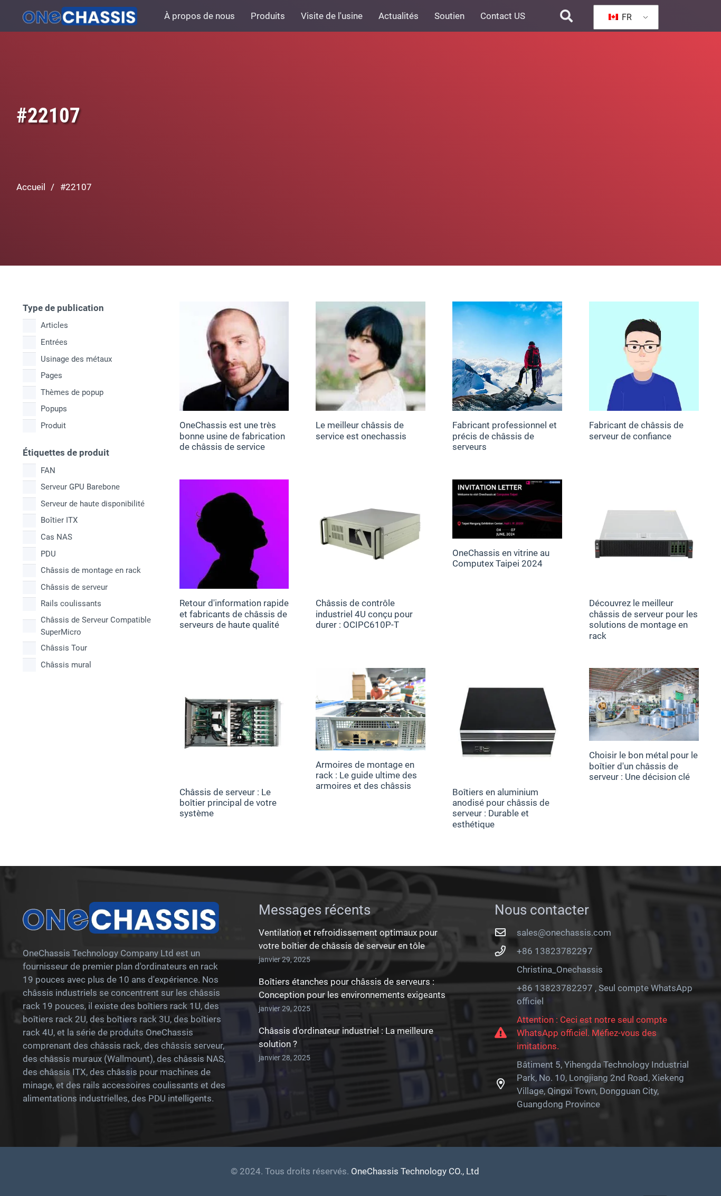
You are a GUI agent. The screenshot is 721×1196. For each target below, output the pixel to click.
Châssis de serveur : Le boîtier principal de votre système (228, 803)
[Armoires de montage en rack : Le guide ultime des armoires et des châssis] (370, 709)
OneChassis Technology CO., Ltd (415, 1171)
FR (626, 17)
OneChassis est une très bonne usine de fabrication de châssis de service (232, 436)
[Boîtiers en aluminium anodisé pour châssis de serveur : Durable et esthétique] (507, 723)
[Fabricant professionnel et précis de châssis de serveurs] (507, 356)
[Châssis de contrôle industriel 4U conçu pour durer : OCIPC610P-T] (370, 534)
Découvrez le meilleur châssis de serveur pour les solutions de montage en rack (643, 619)
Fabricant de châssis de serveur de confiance (636, 430)
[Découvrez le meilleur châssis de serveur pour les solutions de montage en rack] (644, 534)
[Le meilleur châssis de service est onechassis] (370, 356)
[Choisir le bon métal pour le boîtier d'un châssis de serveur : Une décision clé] (644, 704)
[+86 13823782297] (506, 951)
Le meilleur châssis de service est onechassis (361, 430)
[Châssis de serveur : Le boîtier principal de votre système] (234, 723)
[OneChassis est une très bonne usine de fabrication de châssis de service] (234, 356)
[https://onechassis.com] (80, 16)
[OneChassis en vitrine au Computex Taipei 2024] (507, 509)
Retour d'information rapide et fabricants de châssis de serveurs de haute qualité (234, 614)
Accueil (30, 187)
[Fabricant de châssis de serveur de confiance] (644, 356)
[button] (567, 16)
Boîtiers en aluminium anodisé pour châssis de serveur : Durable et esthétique (500, 808)
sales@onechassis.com (564, 932)
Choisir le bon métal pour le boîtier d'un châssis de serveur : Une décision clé (643, 766)
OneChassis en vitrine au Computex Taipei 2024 (500, 558)
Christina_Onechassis (560, 969)
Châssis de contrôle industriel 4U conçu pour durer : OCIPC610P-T (364, 614)
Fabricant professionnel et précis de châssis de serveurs (504, 436)
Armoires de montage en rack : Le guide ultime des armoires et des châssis (366, 775)
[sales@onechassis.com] (506, 932)
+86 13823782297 (555, 951)
